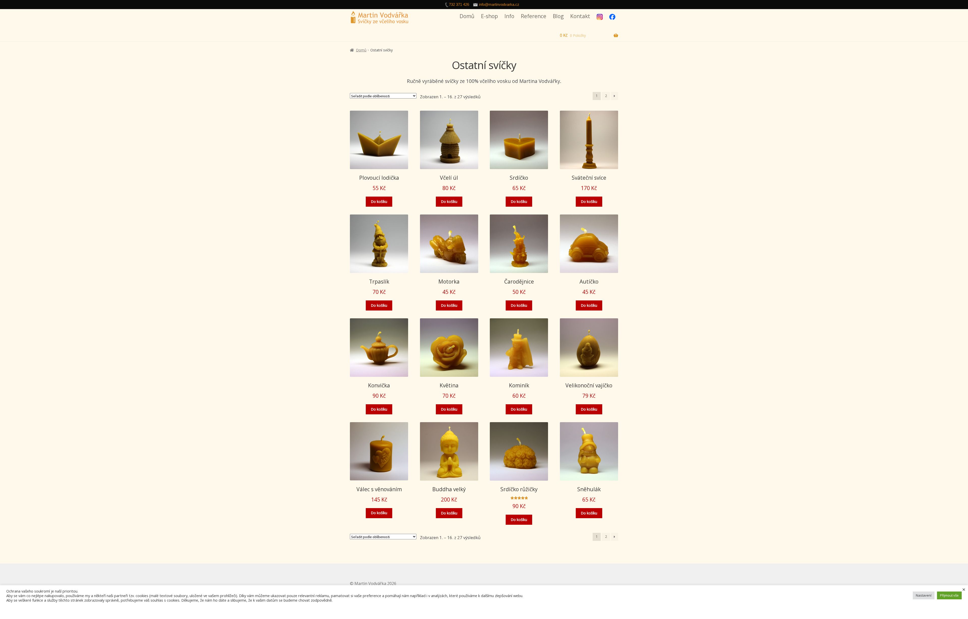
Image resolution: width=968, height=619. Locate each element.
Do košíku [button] (379, 201)
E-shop (489, 16)
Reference (533, 16)
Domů (467, 16)
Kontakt (580, 16)
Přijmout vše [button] (949, 595)
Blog (558, 16)
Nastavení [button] (923, 595)
